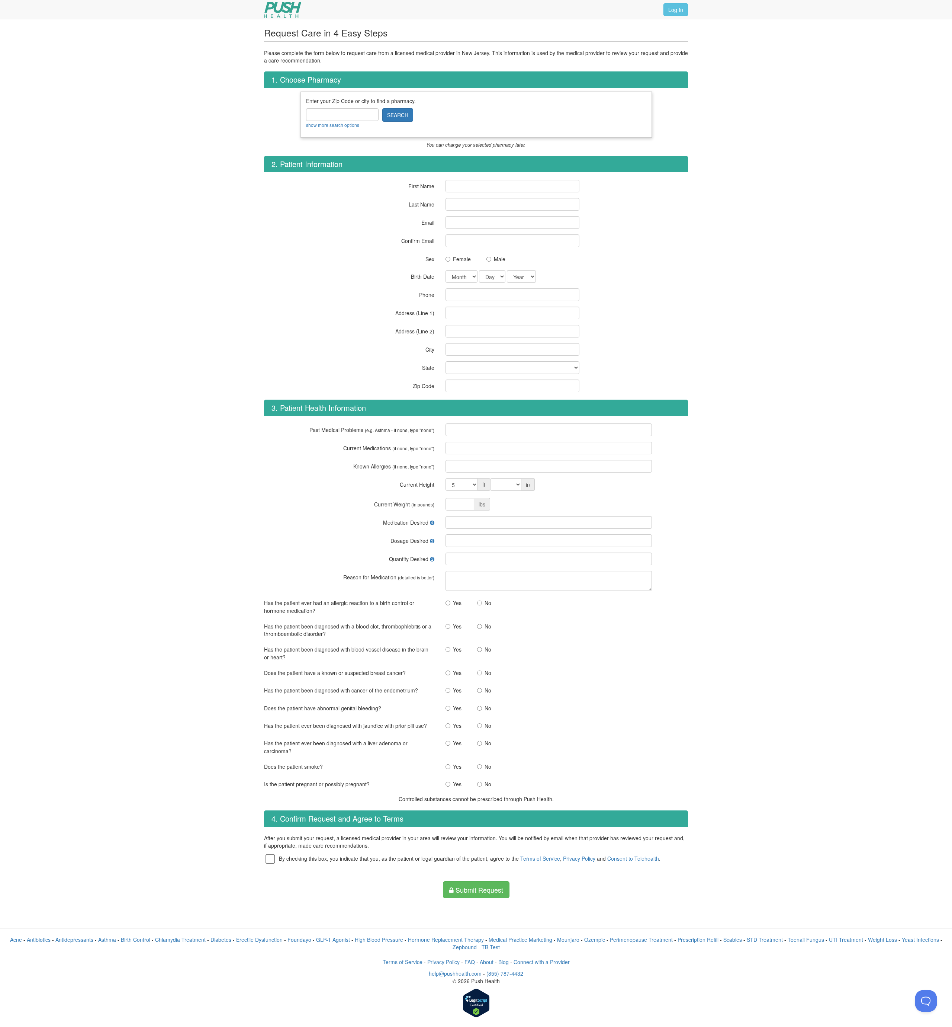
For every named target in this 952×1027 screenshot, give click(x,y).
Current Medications (388, 448)
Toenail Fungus (806, 939)
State (428, 367)
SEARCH (397, 115)
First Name (421, 186)
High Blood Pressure (379, 939)
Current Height (417, 484)
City (429, 349)
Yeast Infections (920, 939)
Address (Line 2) (414, 331)
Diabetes (220, 939)
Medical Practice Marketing (520, 939)
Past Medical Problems (371, 429)
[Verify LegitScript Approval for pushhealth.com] (476, 1003)
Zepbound (465, 947)
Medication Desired (405, 522)
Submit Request (478, 890)
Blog (503, 962)
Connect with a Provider (542, 962)
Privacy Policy (579, 858)
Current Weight (404, 504)
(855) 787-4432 (504, 973)
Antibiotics (39, 939)
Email (427, 222)
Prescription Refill (698, 939)
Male (499, 259)
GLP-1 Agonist (333, 939)
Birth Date (422, 276)
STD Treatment (765, 939)
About (486, 962)
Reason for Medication (388, 577)
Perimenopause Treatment (641, 939)
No (488, 603)
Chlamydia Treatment (180, 939)
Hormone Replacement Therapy (446, 939)
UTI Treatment (846, 939)
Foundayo (299, 939)
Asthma (107, 939)
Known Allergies (393, 466)
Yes (457, 603)
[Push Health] (282, 10)
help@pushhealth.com (455, 973)
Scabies (732, 939)
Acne (16, 939)
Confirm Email (417, 240)
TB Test (491, 947)
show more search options (332, 125)
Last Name (421, 204)
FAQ (469, 962)
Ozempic (594, 939)
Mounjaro (568, 939)
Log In (675, 9)
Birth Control (135, 939)
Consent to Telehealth (633, 858)
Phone (426, 294)
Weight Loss (882, 939)
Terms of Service (540, 858)
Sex (429, 259)
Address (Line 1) (414, 313)
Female (462, 259)
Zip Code (423, 386)
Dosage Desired (409, 540)
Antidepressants (74, 939)
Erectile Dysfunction (259, 939)
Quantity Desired (408, 559)
